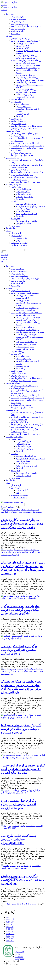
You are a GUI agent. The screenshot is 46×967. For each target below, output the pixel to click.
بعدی (14, 904)
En (2, 262)
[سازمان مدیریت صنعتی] (11, 5)
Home (3, 507)
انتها (8, 904)
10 (18, 904)
